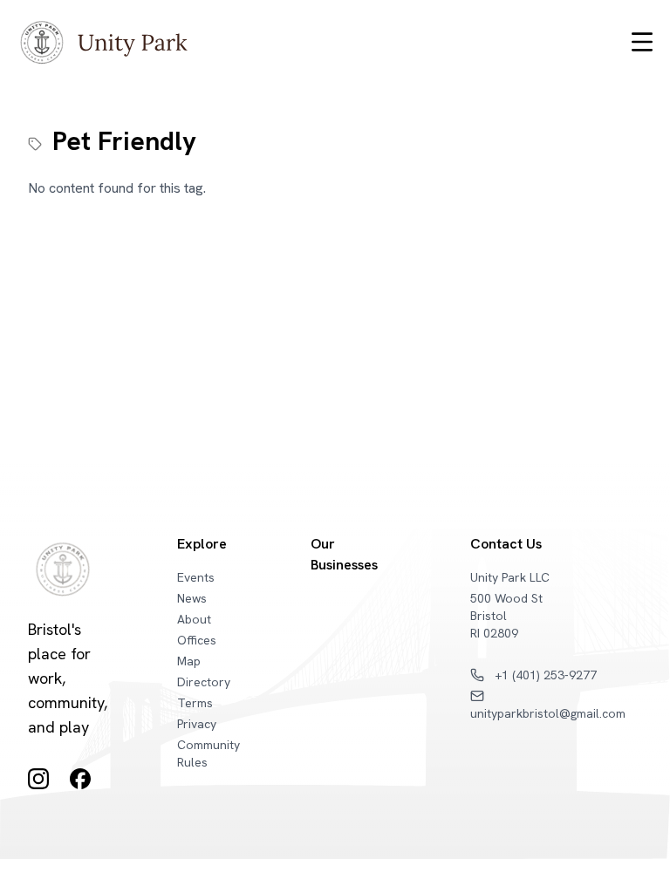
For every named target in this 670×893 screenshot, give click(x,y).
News (192, 598)
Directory (203, 682)
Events (196, 577)
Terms (195, 703)
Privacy (196, 724)
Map (189, 661)
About (194, 619)
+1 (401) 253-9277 (544, 675)
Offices (196, 640)
